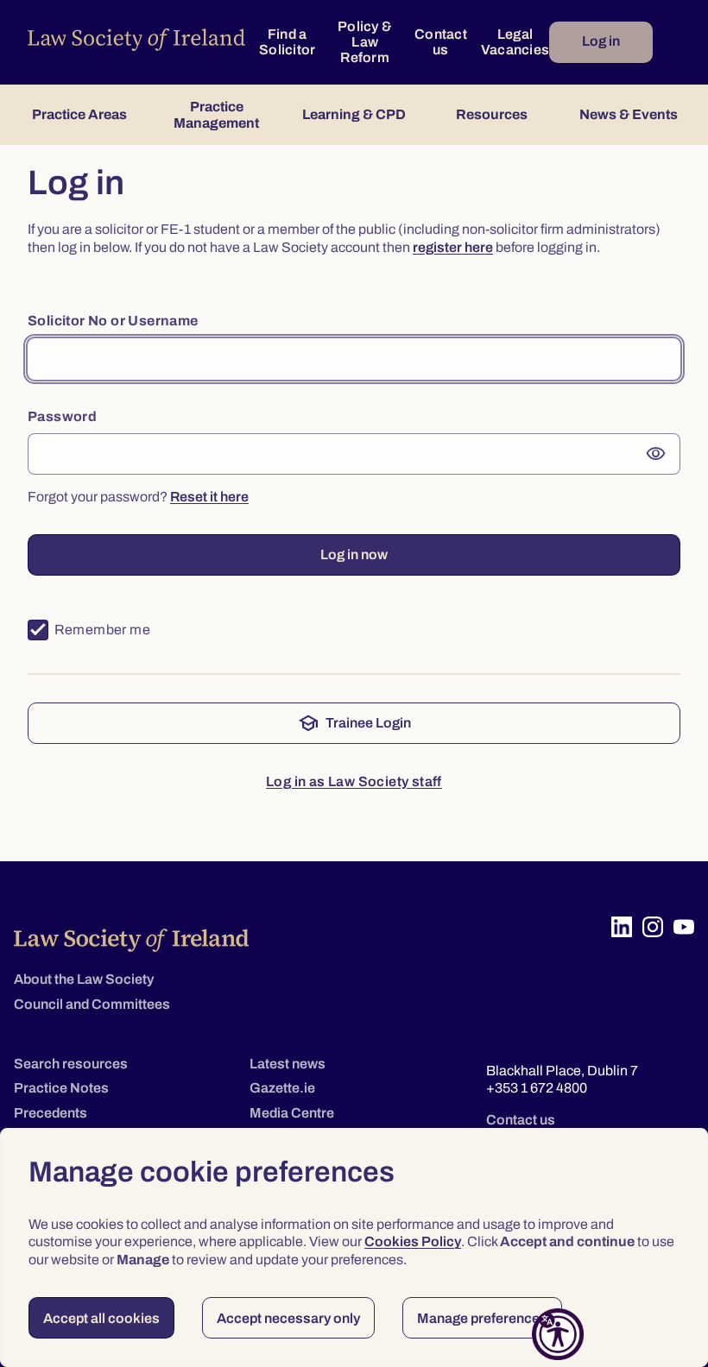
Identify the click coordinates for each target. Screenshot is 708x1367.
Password (62, 416)
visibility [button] (656, 454)
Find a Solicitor (287, 42)
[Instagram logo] (652, 927)
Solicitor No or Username (113, 320)
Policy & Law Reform (365, 42)
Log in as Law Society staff (354, 781)
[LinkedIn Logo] (621, 927)
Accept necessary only (288, 1318)
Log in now (354, 554)
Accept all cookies (101, 1318)
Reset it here (209, 496)
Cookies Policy (412, 1241)
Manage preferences (482, 1318)
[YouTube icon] (683, 927)
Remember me (102, 629)
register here (453, 247)
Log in (601, 41)
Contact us (440, 42)
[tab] (79, 115)
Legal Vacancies (515, 42)
